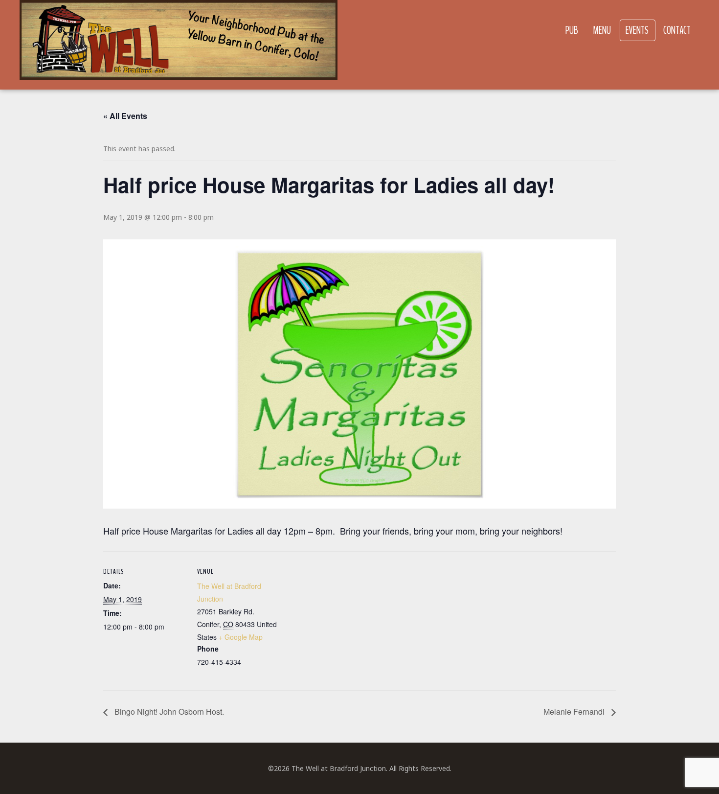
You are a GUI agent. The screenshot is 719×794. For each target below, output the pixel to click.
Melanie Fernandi (575, 711)
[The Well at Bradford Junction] (178, 45)
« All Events (125, 115)
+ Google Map (241, 637)
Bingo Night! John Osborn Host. (168, 711)
